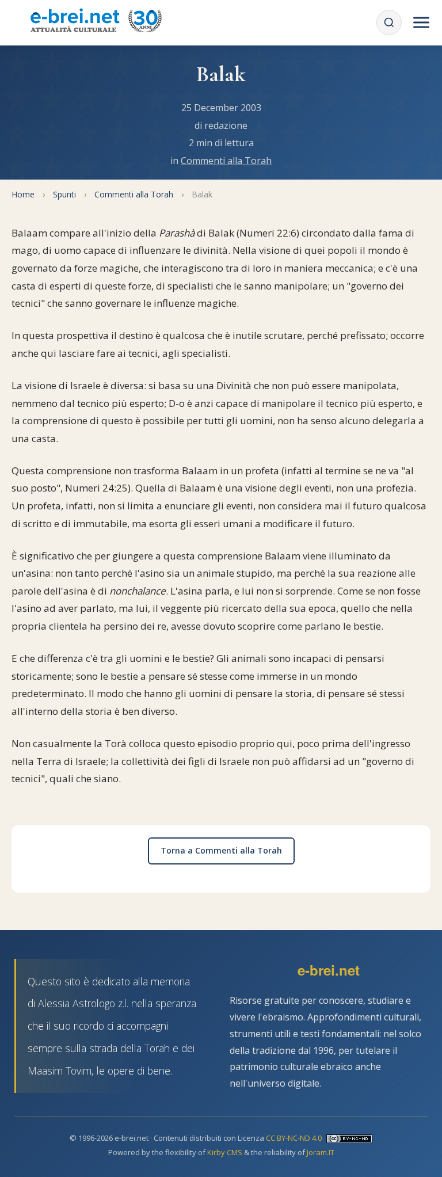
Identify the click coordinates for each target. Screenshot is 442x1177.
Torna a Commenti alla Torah (221, 850)
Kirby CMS (224, 1152)
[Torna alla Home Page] (96, 22)
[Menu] (421, 22)
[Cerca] (389, 22)
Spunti (64, 194)
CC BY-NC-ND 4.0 (294, 1138)
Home (23, 194)
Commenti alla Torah (226, 160)
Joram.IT (320, 1152)
